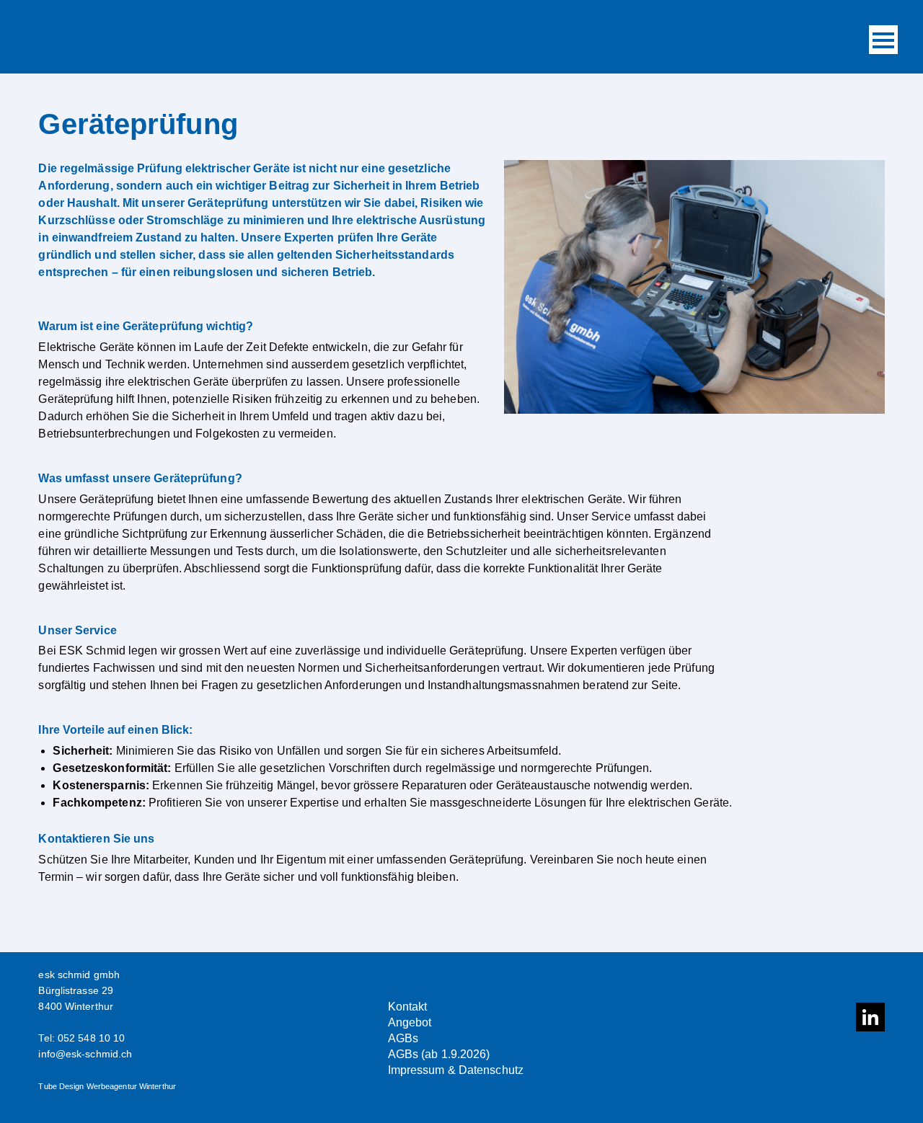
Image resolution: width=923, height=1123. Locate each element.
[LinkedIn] (870, 1017)
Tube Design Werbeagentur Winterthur (107, 1086)
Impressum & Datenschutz (456, 1070)
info (46, 1054)
